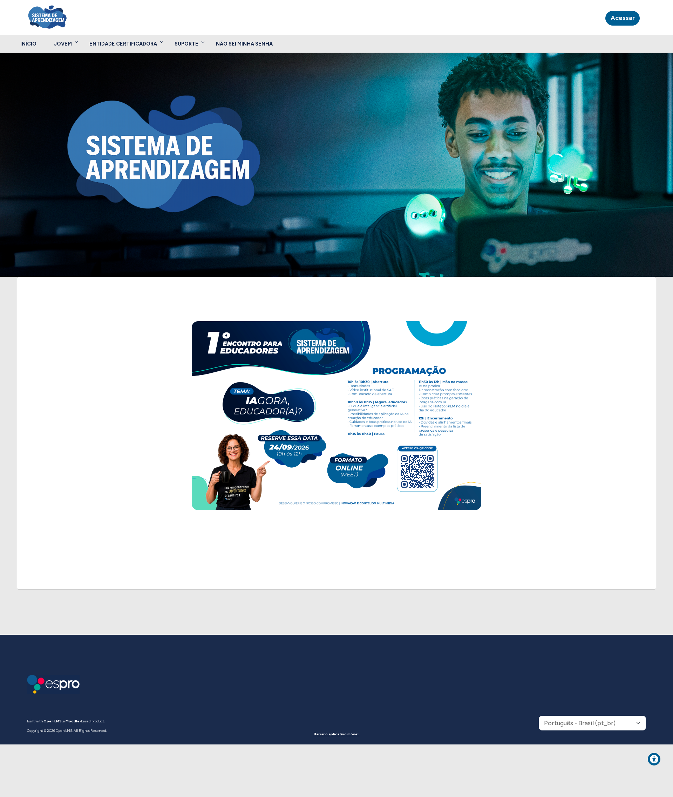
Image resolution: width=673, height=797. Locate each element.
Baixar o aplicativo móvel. (337, 734)
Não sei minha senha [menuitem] (244, 44)
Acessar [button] (623, 18)
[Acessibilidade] (654, 759)
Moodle (73, 721)
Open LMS (52, 721)
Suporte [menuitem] (186, 44)
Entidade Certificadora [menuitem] (123, 44)
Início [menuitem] (28, 44)
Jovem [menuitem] (63, 44)
